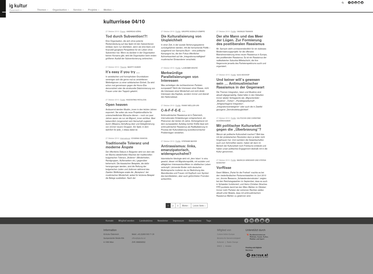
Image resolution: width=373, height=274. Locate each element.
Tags (208, 220)
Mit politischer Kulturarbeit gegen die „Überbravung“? (238, 127)
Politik (122, 99)
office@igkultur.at (138, 238)
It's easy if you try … (123, 71)
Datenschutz (195, 220)
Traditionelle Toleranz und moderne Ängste (127, 144)
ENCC (219, 246)
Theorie (123, 67)
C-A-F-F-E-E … (173, 110)
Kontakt (110, 220)
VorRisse (223, 167)
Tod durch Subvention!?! (126, 36)
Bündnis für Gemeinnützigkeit (228, 238)
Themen (42, 9)
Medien (108, 9)
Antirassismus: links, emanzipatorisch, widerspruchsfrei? (178, 149)
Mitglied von (224, 230)
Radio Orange (232, 242)
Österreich (14, 10)
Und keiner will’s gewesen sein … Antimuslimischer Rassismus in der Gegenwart (240, 83)
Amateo (228, 246)
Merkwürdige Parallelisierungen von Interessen (179, 76)
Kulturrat (220, 242)
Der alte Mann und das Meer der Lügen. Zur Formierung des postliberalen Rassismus (240, 40)
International (125, 138)
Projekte (93, 9)
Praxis (122, 31)
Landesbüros (146, 220)
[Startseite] (21, 6)
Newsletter (163, 220)
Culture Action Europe (226, 234)
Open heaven (117, 104)
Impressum (178, 220)
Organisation (60, 9)
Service (77, 9)
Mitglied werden (126, 220)
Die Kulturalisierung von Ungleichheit (181, 38)
